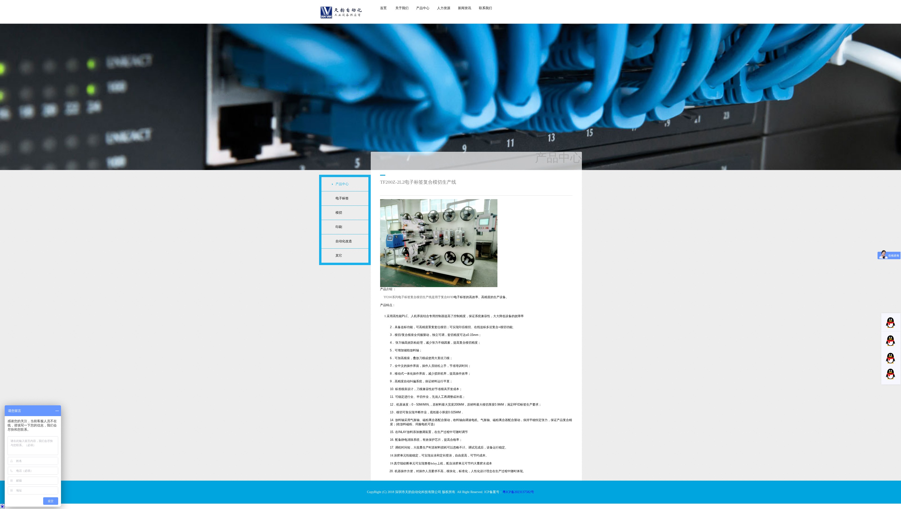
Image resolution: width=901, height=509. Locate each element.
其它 (339, 255)
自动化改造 (344, 241)
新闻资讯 (464, 8)
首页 (383, 8)
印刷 (339, 227)
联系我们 (485, 8)
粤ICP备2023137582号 (518, 492)
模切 (339, 212)
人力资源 (443, 8)
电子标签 (342, 198)
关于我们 (402, 8)
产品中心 (422, 8)
